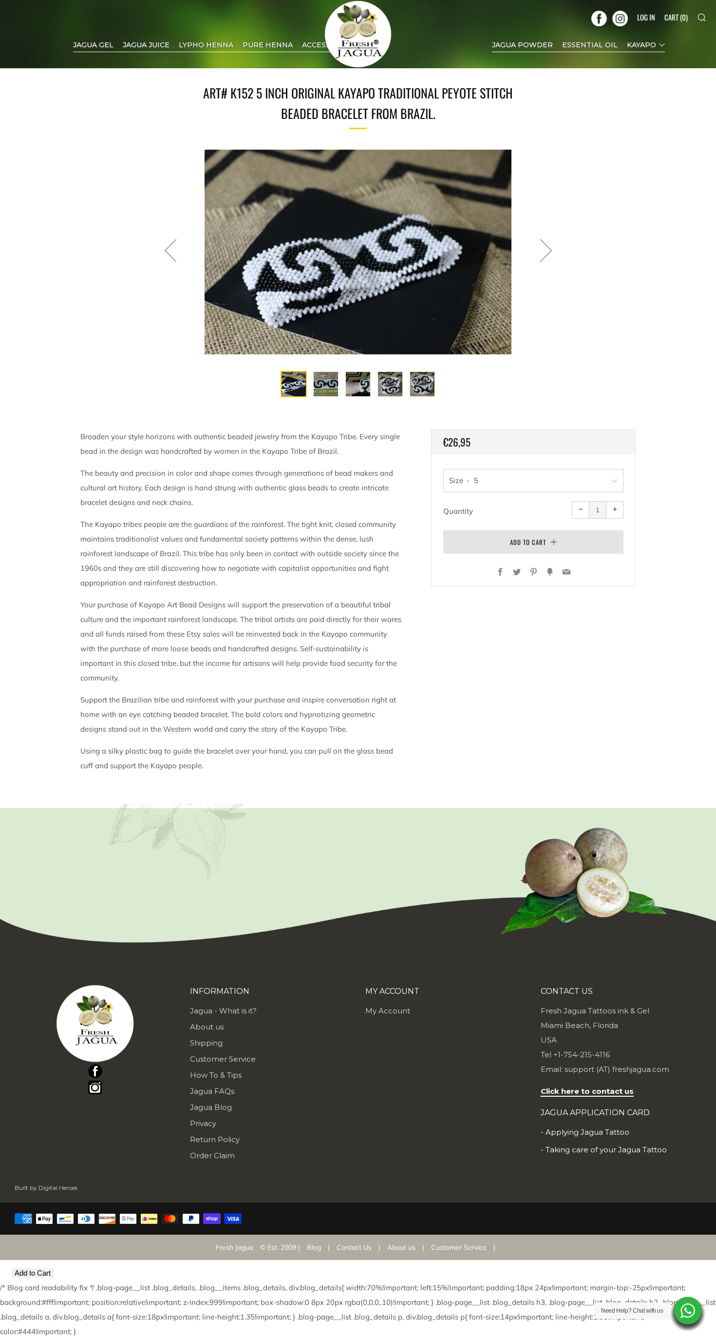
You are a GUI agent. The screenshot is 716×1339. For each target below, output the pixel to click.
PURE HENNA (268, 44)
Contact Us (354, 1247)
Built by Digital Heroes (46, 1187)
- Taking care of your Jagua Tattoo (604, 1149)
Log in (646, 17)
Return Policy (215, 1139)
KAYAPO (641, 44)
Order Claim (212, 1155)
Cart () (676, 17)
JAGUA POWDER (522, 44)
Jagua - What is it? (223, 1010)
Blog (314, 1247)
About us (207, 1026)
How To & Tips (216, 1075)
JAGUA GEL (93, 44)
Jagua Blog (211, 1107)
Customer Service (223, 1059)
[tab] (294, 384)
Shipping (206, 1043)
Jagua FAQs (212, 1091)
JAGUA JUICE (146, 44)
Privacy (203, 1123)
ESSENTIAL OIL (590, 44)
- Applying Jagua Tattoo (585, 1132)
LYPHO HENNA (206, 44)
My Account (387, 1010)
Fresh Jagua (234, 1247)
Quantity (458, 511)
